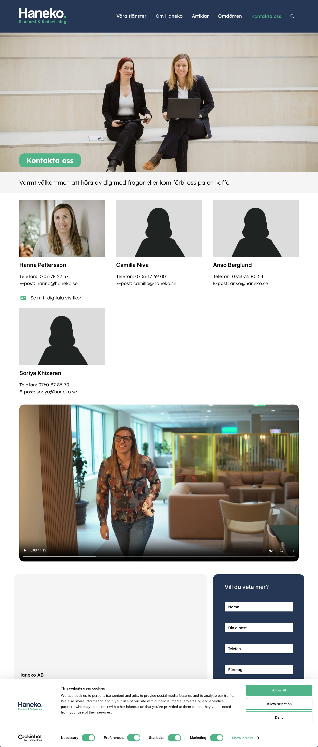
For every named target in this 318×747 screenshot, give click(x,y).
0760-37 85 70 (54, 385)
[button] (292, 16)
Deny (279, 717)
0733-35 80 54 (247, 276)
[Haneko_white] (42, 10)
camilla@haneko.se (154, 283)
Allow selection (279, 704)
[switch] (133, 737)
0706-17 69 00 (150, 276)
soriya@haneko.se (57, 392)
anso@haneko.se (249, 283)
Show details (242, 738)
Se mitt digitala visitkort (56, 298)
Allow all (279, 690)
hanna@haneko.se (57, 283)
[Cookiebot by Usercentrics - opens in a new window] (30, 737)
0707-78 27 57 (53, 276)
